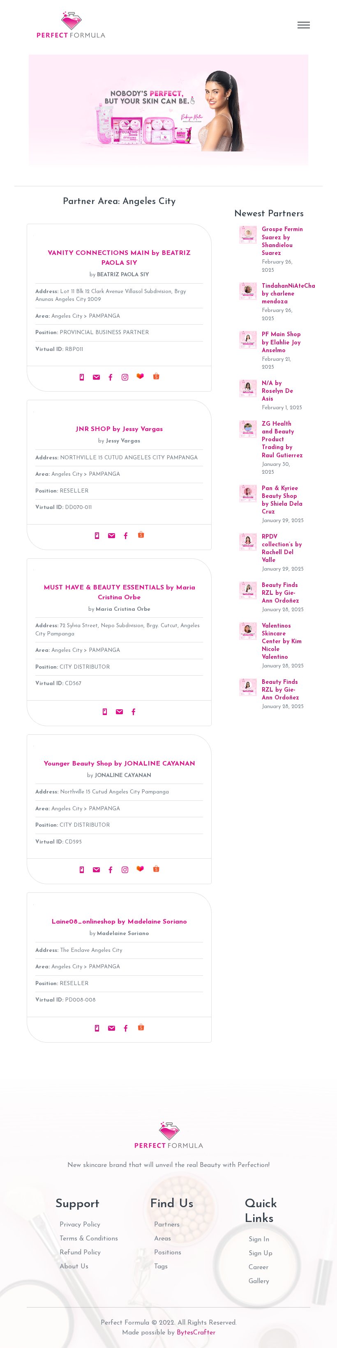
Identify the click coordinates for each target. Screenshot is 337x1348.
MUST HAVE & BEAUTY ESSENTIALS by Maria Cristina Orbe (119, 593)
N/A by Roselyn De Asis (277, 391)
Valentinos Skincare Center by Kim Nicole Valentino (282, 642)
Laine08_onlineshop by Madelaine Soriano (119, 922)
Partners (167, 1225)
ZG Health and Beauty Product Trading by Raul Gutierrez (282, 440)
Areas (162, 1239)
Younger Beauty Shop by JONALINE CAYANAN (119, 764)
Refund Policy (80, 1252)
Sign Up (260, 1253)
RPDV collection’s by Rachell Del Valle (282, 549)
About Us (74, 1266)
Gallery (259, 1281)
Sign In (259, 1239)
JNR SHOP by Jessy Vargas (119, 429)
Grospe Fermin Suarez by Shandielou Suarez (282, 242)
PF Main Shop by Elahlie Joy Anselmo (281, 342)
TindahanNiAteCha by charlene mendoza (288, 294)
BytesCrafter (196, 1333)
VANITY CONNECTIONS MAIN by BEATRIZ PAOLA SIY (119, 258)
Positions (167, 1252)
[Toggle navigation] (303, 25)
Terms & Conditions (89, 1239)
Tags (161, 1266)
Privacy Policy (80, 1225)
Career (258, 1267)
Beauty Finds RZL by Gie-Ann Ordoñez (280, 593)
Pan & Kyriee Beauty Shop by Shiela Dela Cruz (282, 501)
